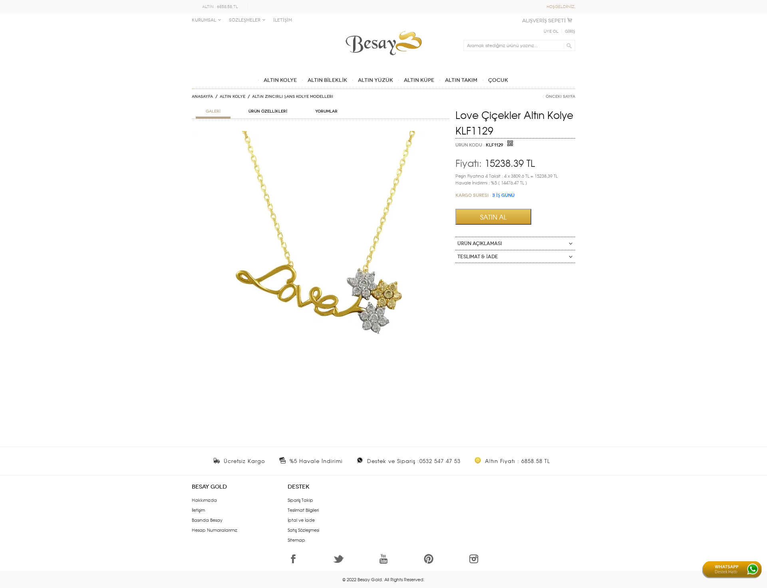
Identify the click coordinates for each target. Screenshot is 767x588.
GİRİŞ (570, 31)
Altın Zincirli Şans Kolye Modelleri (292, 96)
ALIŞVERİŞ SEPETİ (544, 21)
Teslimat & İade (477, 256)
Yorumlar (326, 111)
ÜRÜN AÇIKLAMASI (479, 243)
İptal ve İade (301, 520)
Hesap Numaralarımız (214, 530)
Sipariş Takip (300, 500)
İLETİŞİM (282, 20)
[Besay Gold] (383, 28)
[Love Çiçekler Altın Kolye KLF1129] (320, 134)
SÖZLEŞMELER (244, 20)
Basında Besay (207, 520)
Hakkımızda (204, 500)
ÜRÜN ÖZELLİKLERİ (267, 111)
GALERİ (213, 111)
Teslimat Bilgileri (303, 510)
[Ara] (568, 45)
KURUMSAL (204, 20)
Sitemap (296, 540)
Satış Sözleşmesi (303, 530)
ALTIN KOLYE (232, 96)
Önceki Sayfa (560, 96)
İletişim (198, 510)
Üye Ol (551, 31)
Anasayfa (202, 96)
